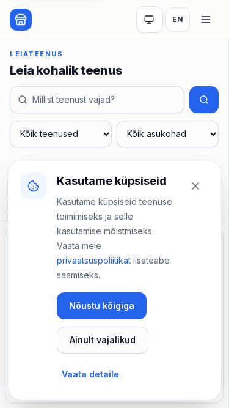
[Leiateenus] (21, 20)
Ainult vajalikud (103, 340)
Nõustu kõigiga (101, 305)
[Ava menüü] (205, 19)
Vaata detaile (90, 374)
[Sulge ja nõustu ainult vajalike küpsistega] (195, 185)
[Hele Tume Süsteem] (149, 19)
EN (177, 19)
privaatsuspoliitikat (94, 260)
